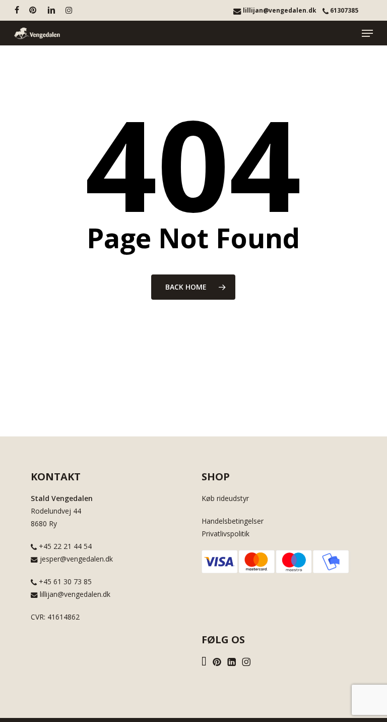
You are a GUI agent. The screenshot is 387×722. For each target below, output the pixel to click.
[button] (367, 33)
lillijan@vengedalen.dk (278, 10)
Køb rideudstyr (225, 498)
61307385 (343, 10)
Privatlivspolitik (225, 533)
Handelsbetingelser (233, 521)
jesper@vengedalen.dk (75, 559)
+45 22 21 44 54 (64, 546)
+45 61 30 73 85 (64, 581)
